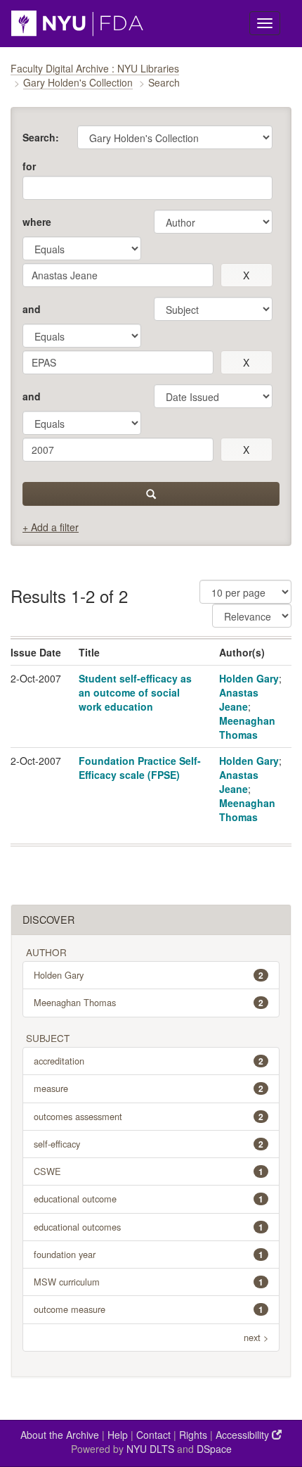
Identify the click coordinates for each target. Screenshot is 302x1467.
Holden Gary (249, 678)
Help (117, 1435)
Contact (153, 1435)
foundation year (148, 1254)
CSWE (148, 1171)
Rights (193, 1435)
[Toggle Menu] (264, 23)
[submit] (151, 494)
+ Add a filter (50, 527)
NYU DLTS (150, 1449)
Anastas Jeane (238, 699)
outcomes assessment (148, 1116)
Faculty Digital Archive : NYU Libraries (95, 68)
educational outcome (148, 1198)
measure (148, 1088)
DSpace (214, 1449)
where (36, 222)
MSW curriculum (148, 1281)
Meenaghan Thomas (247, 727)
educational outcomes (148, 1226)
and (31, 309)
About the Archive (59, 1435)
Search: (40, 137)
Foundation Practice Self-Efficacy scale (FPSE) (140, 768)
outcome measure (148, 1309)
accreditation (148, 1060)
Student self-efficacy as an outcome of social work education (135, 692)
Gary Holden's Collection (78, 82)
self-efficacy (148, 1143)
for (29, 166)
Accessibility (244, 1435)
